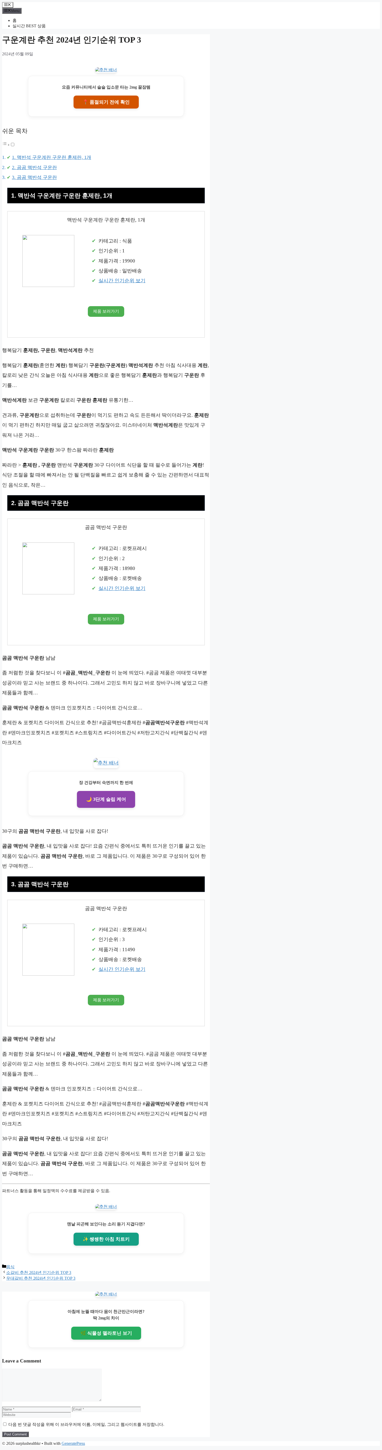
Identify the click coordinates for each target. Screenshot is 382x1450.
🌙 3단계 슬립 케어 (106, 799)
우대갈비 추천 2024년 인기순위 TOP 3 (40, 1278)
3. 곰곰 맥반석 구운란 (34, 177)
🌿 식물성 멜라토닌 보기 (106, 1333)
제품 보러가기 (106, 311)
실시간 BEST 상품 (29, 26)
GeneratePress (73, 1443)
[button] (8, 144)
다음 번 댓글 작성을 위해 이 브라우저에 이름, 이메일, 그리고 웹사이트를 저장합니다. (86, 1424)
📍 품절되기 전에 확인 (106, 102)
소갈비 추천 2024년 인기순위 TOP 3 (38, 1272)
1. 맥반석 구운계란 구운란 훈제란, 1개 (51, 157)
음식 (10, 1267)
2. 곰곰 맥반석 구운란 (34, 167)
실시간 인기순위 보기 (122, 280)
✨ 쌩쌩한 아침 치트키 (106, 1239)
